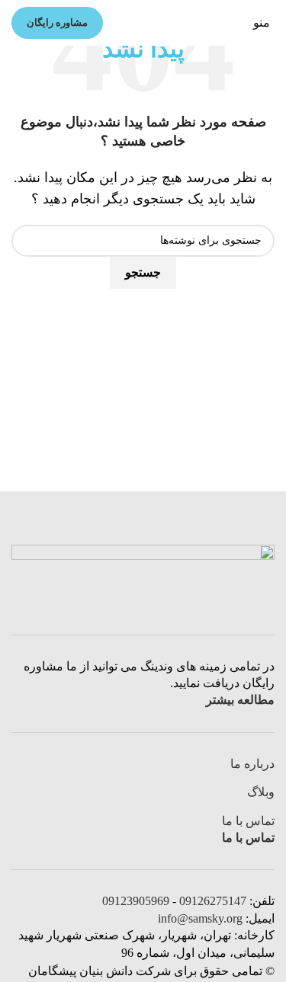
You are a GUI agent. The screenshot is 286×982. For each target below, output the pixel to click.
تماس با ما (248, 820)
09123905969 (135, 900)
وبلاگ (261, 791)
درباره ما (252, 763)
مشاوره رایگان (57, 22)
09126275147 (212, 900)
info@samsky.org (200, 918)
